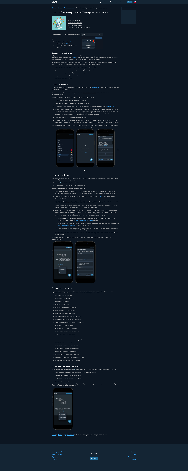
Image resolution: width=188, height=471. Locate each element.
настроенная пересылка (89, 92)
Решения (112, 2)
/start (66, 43)
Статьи (106, 2)
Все (123, 13)
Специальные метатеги (75, 25)
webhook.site (95, 87)
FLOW (73, 57)
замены (76, 220)
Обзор (99, 2)
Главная (133, 452)
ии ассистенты (89, 220)
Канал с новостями (57, 454)
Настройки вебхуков (75, 22)
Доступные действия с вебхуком (79, 27)
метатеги (68, 202)
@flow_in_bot (68, 41)
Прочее (124, 21)
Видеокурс (55, 457)
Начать (130, 2)
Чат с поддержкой (57, 452)
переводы (82, 220)
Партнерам (123, 2)
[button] (94, 458)
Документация (126, 17)
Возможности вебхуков (76, 18)
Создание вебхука (74, 20)
